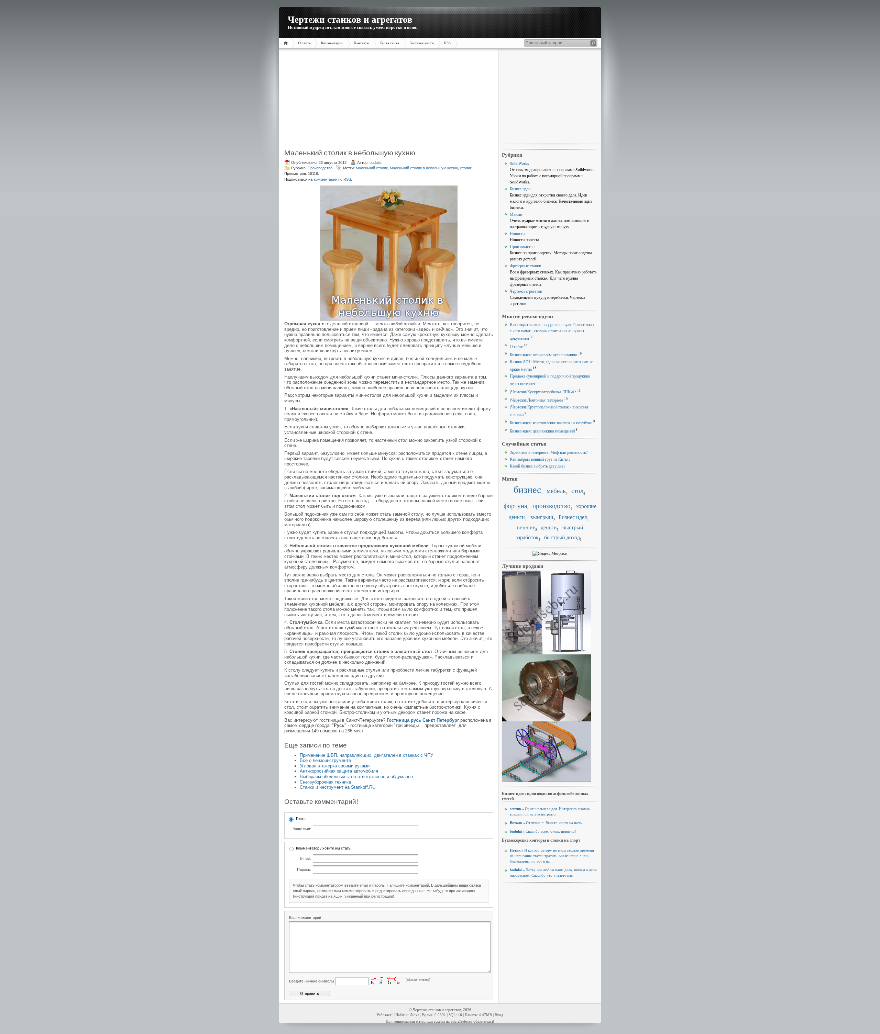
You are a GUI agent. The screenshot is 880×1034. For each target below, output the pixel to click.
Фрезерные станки (525, 265)
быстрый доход (562, 537)
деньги (549, 527)
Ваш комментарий (305, 917)
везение (526, 527)
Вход (499, 1015)
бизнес (527, 489)
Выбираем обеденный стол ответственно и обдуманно (356, 776)
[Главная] (287, 43)
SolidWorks (519, 163)
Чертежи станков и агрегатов (350, 19)
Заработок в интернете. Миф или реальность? (548, 452)
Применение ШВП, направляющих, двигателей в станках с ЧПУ (366, 755)
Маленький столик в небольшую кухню (424, 168)
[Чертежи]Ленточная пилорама (536, 400)
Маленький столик (372, 168)
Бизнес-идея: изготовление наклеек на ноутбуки (551, 422)
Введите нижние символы (311, 981)
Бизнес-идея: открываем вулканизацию (543, 354)
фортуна (515, 505)
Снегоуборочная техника (325, 782)
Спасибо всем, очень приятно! (543, 831)
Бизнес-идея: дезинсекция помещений (542, 431)
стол (577, 490)
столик (466, 168)
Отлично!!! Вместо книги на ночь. (546, 822)
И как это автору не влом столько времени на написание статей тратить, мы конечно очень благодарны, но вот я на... (552, 856)
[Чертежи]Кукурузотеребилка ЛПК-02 (543, 391)
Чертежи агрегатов (526, 291)
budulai (375, 162)
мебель (556, 490)
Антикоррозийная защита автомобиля (339, 771)
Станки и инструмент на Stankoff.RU (337, 787)
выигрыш (541, 517)
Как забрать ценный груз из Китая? (540, 459)
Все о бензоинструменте (325, 760)
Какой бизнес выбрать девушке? (537, 466)
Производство (320, 168)
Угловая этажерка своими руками (335, 765)
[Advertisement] (328, 101)
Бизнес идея (573, 517)
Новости (517, 233)
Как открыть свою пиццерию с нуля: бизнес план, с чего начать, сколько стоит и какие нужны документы (552, 331)
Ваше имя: (302, 829)
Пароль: (304, 869)
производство (551, 505)
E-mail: (305, 858)
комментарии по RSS (332, 179)
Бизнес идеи (520, 188)
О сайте (516, 346)
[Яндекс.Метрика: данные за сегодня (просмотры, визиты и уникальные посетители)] (549, 553)
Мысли (516, 214)
